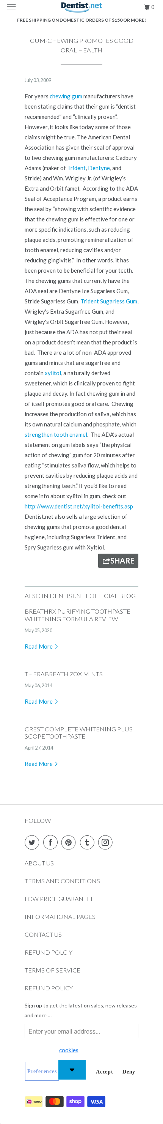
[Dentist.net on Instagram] (107, 842)
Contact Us (43, 934)
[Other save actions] (72, 1070)
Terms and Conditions (62, 880)
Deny (128, 1072)
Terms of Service (52, 970)
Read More (39, 646)
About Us (39, 863)
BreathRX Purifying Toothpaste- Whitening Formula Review (78, 615)
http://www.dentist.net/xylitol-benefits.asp (79, 506)
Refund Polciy (48, 952)
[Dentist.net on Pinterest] (70, 842)
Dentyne (99, 167)
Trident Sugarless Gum (108, 301)
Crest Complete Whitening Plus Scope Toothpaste (79, 732)
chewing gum (66, 96)
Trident (76, 167)
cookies (68, 1050)
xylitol (53, 372)
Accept (104, 1072)
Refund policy (49, 987)
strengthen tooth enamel (56, 434)
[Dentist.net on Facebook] (52, 842)
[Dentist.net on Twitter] (33, 842)
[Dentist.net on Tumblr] (88, 842)
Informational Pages (60, 916)
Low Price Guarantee (59, 898)
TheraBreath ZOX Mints (64, 674)
